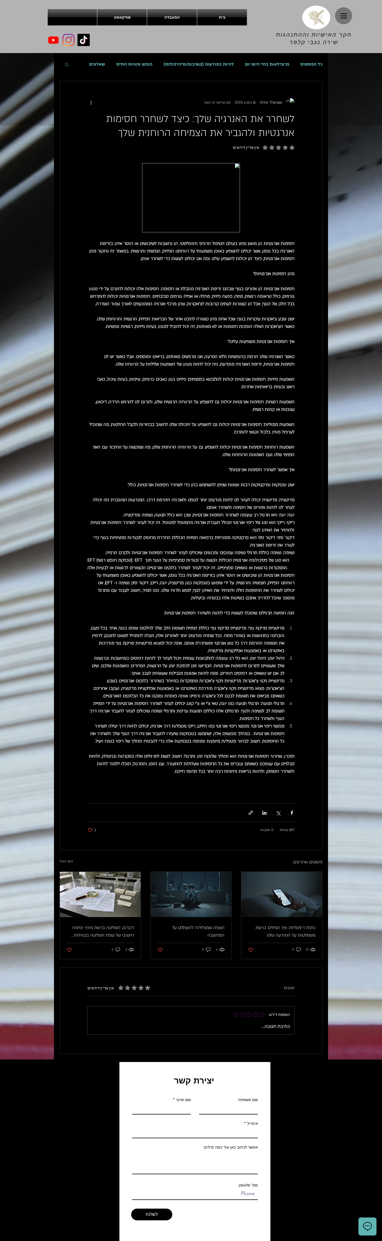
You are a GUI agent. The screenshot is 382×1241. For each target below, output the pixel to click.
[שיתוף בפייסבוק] (291, 812)
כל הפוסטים (311, 64)
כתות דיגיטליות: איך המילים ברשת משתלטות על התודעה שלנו (285, 931)
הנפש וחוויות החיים (134, 64)
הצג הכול (66, 861)
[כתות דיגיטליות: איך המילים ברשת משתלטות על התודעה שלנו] (281, 894)
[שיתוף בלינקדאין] (264, 812)
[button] (66, 64)
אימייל (252, 1123)
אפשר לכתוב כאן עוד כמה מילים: (230, 1147)
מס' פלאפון (248, 1185)
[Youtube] (53, 40)
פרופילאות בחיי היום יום (267, 64)
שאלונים (97, 64)
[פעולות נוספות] (91, 102)
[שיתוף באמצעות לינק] (250, 812)
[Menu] (343, 15)
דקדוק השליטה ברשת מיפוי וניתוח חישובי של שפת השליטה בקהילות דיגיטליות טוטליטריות (103, 932)
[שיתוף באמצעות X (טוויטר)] (278, 812)
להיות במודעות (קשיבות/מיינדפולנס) (199, 64)
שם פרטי (183, 1100)
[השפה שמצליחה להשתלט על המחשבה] (191, 894)
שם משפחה (248, 1100)
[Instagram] (68, 40)
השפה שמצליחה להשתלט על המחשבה (198, 931)
